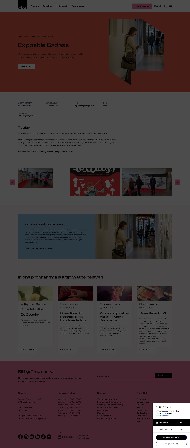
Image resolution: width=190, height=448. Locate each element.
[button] (169, 422)
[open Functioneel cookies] (186, 422)
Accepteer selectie (171, 443)
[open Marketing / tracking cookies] (186, 429)
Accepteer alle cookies (171, 437)
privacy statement (162, 415)
